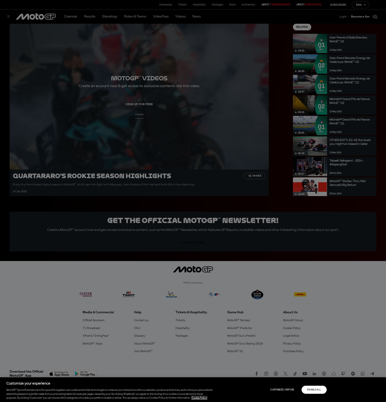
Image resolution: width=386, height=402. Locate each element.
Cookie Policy (199, 398)
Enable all (314, 390)
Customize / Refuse (282, 390)
